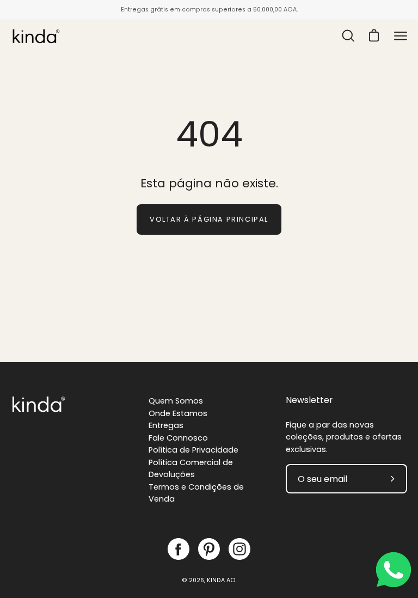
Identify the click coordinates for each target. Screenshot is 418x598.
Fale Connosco (178, 437)
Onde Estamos (178, 413)
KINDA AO (221, 580)
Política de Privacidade (193, 449)
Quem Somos (176, 400)
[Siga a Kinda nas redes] (178, 549)
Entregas (166, 425)
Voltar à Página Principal (209, 219)
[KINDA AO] (35, 36)
